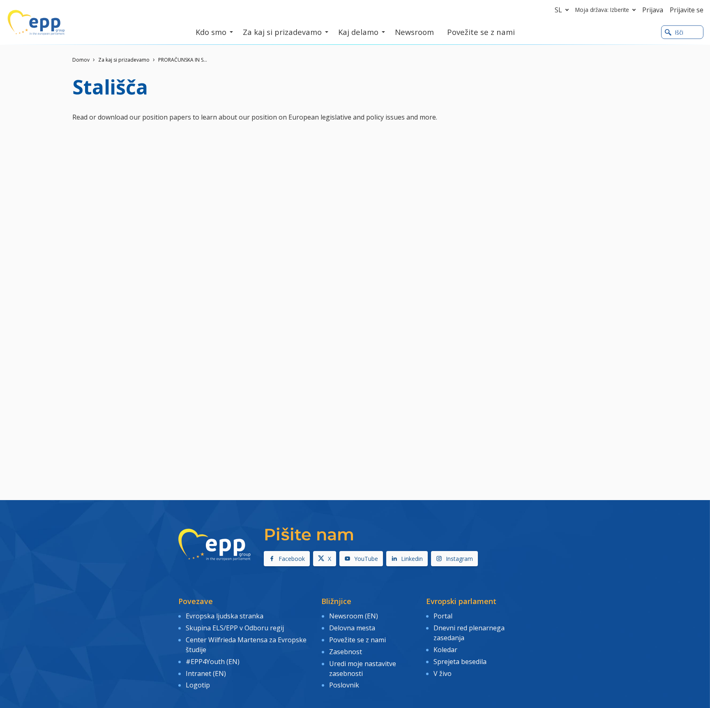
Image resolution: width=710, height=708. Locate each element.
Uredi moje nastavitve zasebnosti (362, 668)
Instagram (459, 559)
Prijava (652, 9)
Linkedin (412, 559)
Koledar (445, 649)
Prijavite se (686, 9)
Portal (442, 615)
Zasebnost (345, 651)
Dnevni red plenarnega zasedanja (469, 632)
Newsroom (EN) (353, 615)
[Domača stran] (36, 22)
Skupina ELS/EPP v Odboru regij (235, 627)
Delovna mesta (352, 627)
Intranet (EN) (206, 673)
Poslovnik (344, 685)
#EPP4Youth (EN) (213, 661)
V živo (442, 673)
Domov (81, 59)
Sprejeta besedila (459, 661)
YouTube (366, 559)
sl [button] (558, 9)
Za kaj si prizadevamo (124, 59)
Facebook (292, 559)
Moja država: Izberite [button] (602, 10)
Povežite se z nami (357, 639)
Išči (679, 32)
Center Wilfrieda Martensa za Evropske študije (246, 644)
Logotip (198, 685)
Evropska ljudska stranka (224, 615)
